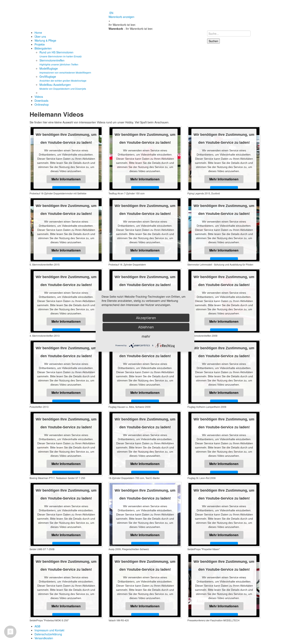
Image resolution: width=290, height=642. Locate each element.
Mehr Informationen (66, 179)
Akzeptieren (146, 318)
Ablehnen (146, 327)
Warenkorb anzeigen (121, 17)
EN (111, 13)
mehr (146, 336)
